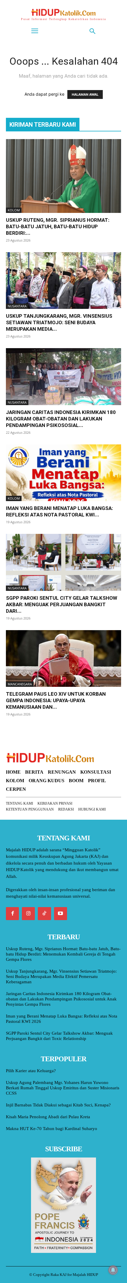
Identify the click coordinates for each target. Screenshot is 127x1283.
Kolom (14, 210)
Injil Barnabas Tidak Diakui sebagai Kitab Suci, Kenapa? (58, 1105)
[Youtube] (60, 913)
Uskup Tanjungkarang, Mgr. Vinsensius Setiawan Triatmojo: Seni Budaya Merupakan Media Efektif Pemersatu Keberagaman (61, 976)
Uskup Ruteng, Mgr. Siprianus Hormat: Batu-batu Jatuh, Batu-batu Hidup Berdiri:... (57, 226)
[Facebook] (12, 913)
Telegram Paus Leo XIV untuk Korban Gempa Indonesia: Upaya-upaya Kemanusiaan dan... (56, 700)
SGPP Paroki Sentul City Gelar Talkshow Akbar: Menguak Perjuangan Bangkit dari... (61, 604)
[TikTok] (44, 913)
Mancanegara (20, 684)
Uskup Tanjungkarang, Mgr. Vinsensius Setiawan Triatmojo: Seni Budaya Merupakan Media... (59, 322)
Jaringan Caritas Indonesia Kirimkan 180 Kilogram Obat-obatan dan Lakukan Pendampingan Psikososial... (61, 418)
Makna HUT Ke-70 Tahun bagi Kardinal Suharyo (51, 1128)
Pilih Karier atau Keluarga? (31, 1070)
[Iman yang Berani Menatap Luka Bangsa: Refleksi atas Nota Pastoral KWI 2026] (63, 472)
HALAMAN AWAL (85, 94)
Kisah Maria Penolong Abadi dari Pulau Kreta (48, 1116)
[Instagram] (28, 913)
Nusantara (17, 306)
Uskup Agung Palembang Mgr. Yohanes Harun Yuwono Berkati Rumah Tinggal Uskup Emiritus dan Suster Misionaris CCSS (62, 1087)
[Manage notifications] (113, 1270)
